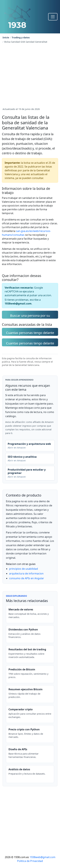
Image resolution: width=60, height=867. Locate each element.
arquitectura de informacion (26, 573)
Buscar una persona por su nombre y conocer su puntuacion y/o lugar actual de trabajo (30, 316)
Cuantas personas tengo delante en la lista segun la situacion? (30, 333)
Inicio (6, 37)
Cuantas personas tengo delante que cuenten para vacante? (30, 343)
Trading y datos (21, 37)
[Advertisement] (30, 75)
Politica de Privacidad (30, 861)
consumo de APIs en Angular (26, 578)
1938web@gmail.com (42, 857)
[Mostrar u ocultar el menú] (52, 16)
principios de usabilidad (23, 568)
